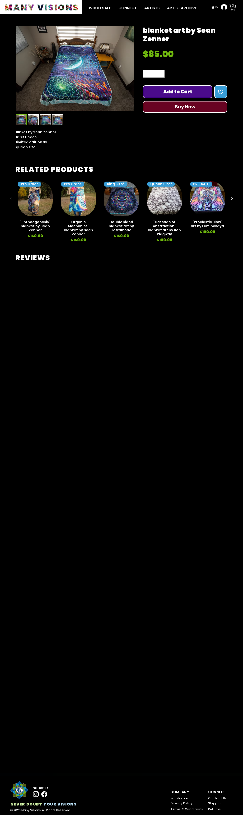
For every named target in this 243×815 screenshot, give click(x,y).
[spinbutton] (154, 98)
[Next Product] (232, 198)
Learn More (167, 69)
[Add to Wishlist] (220, 116)
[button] (151, 8)
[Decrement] (146, 98)
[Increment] (161, 98)
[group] (121, 212)
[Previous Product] (11, 198)
